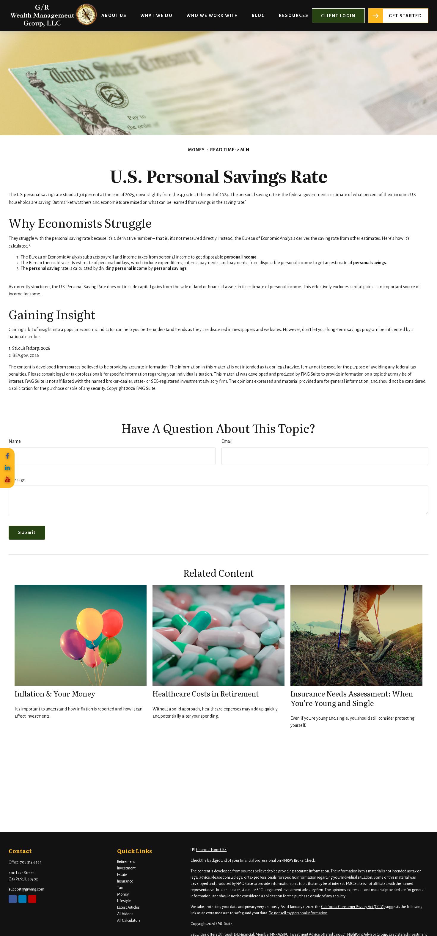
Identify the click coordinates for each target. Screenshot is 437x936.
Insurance (125, 881)
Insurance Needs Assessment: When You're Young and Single (351, 698)
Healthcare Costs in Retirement (206, 693)
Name (15, 441)
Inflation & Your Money (55, 693)
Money (123, 894)
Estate (122, 875)
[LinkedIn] (7, 468)
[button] (114, 15)
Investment (126, 868)
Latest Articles (128, 907)
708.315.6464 (31, 862)
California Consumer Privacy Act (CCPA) (353, 907)
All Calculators (129, 920)
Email (226, 441)
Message (17, 479)
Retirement (126, 862)
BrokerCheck (304, 860)
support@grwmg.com (26, 889)
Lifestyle (124, 901)
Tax (120, 888)
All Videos (125, 914)
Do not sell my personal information (298, 913)
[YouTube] (7, 479)
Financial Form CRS (211, 850)
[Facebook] (7, 456)
